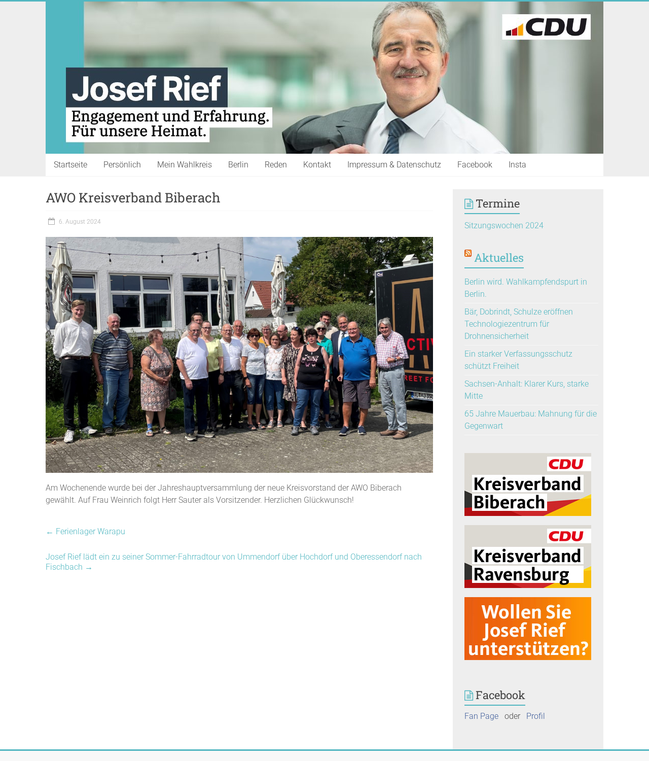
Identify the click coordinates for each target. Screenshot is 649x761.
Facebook (474, 164)
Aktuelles (499, 257)
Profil (535, 716)
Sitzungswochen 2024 (504, 225)
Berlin (238, 164)
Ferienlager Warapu (85, 531)
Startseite (70, 164)
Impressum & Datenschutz (394, 164)
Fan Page (481, 716)
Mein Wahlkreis (184, 164)
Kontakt (317, 164)
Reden (276, 164)
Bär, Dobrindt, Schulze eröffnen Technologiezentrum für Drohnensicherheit (518, 324)
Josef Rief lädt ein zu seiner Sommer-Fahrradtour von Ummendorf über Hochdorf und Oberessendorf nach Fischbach (234, 562)
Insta (517, 164)
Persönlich (122, 164)
